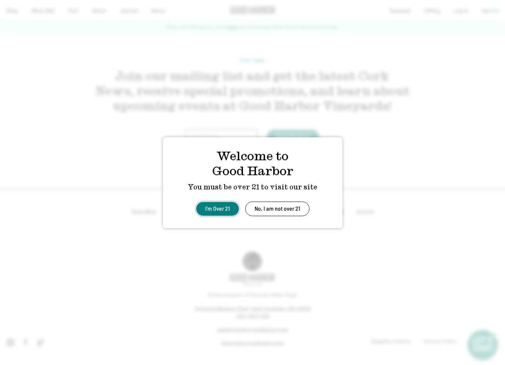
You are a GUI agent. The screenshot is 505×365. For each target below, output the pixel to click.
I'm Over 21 (217, 207)
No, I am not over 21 (277, 207)
